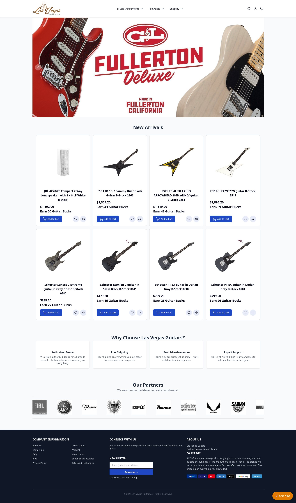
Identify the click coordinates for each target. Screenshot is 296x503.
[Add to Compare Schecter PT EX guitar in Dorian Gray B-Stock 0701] (253, 313)
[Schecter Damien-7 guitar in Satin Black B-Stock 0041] (119, 256)
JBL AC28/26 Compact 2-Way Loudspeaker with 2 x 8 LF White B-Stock (63, 195)
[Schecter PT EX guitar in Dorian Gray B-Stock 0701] (233, 256)
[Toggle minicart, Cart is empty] (261, 9)
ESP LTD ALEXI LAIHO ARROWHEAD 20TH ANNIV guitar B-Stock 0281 (176, 195)
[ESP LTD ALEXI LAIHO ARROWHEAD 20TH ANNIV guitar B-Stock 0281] (176, 162)
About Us (37, 445)
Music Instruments (128, 8)
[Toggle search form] (249, 9)
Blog (34, 458)
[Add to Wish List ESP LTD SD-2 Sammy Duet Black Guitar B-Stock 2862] (132, 219)
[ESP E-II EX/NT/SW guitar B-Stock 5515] (233, 162)
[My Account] (255, 9)
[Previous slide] (38, 67)
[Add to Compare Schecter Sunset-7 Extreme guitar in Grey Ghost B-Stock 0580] (83, 313)
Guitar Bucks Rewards (83, 458)
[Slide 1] (144, 113)
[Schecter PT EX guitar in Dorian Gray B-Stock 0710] (176, 256)
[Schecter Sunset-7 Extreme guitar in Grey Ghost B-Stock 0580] (63, 256)
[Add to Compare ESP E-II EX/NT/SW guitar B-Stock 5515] (253, 219)
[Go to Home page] (46, 9)
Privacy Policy (39, 462)
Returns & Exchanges (83, 462)
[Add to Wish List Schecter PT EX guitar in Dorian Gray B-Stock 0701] (245, 313)
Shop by (174, 8)
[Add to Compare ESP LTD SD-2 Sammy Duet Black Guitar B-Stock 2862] (140, 219)
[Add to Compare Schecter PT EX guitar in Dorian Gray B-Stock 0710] (196, 313)
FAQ (34, 454)
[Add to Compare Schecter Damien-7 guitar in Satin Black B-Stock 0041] (140, 313)
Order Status (78, 445)
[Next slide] (258, 67)
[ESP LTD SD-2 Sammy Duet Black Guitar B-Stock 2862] (119, 162)
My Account (78, 454)
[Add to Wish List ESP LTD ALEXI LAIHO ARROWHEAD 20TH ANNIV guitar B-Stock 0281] (189, 219)
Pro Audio (154, 8)
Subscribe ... (131, 471)
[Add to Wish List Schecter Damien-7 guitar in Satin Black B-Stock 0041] (132, 313)
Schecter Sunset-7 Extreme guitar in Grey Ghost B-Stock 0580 (63, 289)
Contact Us (38, 449)
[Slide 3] (151, 112)
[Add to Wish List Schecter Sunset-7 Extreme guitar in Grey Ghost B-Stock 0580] (76, 313)
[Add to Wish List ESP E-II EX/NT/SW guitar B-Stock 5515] (245, 219)
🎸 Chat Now (282, 495)
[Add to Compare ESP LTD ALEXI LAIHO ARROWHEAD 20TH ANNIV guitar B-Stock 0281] (196, 219)
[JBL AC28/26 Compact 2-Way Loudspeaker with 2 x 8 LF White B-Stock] (63, 162)
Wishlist (76, 449)
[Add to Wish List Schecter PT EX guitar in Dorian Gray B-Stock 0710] (189, 313)
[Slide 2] (148, 112)
